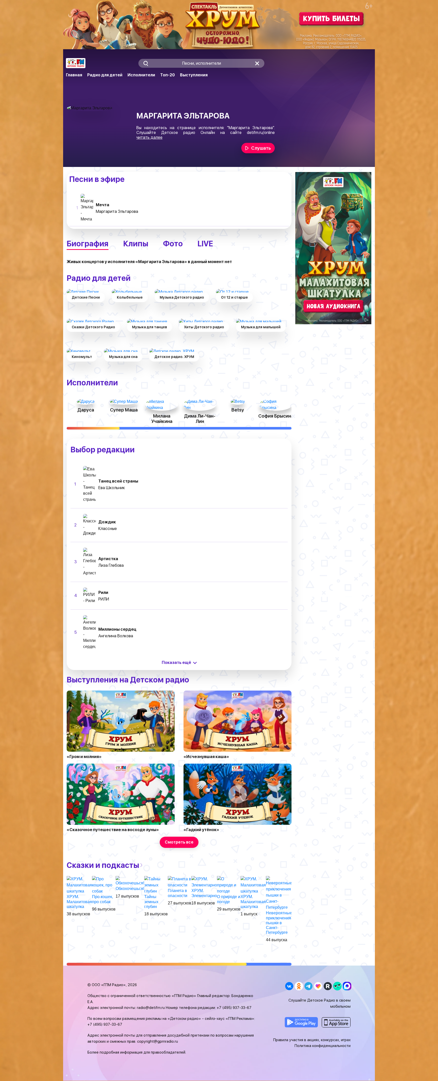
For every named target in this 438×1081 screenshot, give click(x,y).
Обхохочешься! (130, 888)
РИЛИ (103, 599)
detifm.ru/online (261, 132)
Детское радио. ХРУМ (174, 357)
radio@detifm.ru (151, 1007)
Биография (87, 243)
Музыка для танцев (149, 327)
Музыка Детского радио (182, 297)
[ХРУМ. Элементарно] (204, 882)
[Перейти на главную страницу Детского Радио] (75, 63)
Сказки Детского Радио (93, 327)
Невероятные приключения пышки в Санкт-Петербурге (279, 923)
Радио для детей (104, 75)
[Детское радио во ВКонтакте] (289, 986)
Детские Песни (86, 297)
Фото (173, 243)
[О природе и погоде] (229, 885)
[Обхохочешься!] (130, 881)
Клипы (135, 243)
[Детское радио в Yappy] (337, 986)
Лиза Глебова (111, 565)
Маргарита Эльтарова (117, 211)
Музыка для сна (123, 357)
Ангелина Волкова (115, 635)
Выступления (194, 75)
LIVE (205, 243)
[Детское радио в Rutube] (327, 986)
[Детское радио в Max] (347, 986)
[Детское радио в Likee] (318, 986)
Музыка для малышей (261, 327)
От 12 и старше (234, 297)
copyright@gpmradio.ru (157, 1041)
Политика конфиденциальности (323, 1045)
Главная (74, 75)
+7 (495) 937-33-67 (234, 1007)
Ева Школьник (111, 487)
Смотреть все (179, 842)
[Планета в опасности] (179, 882)
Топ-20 (167, 75)
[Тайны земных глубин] (156, 885)
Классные (107, 528)
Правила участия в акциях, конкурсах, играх (312, 1040)
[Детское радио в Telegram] (308, 986)
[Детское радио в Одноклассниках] (299, 986)
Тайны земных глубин (151, 901)
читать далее (149, 137)
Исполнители (141, 75)
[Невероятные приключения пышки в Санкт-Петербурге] (279, 893)
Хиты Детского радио (204, 327)
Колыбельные (130, 297)
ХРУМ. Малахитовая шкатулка (79, 901)
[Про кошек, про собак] (104, 885)
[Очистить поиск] (257, 63)
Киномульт (82, 357)
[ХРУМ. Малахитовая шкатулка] (79, 885)
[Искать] (146, 63)
